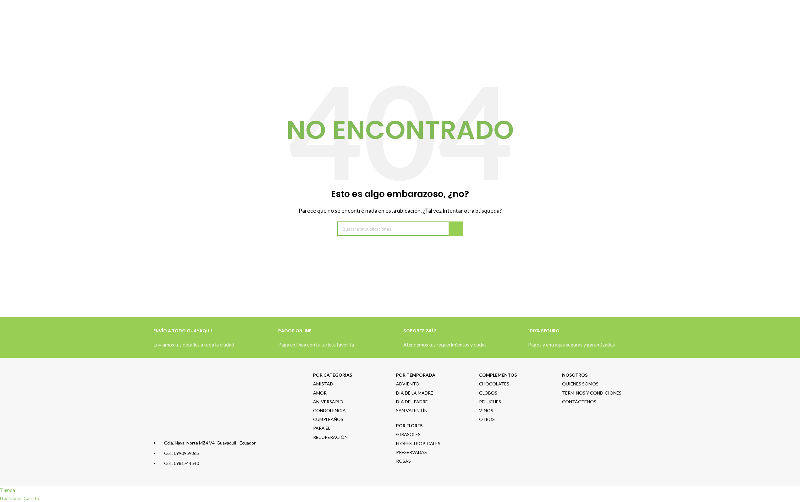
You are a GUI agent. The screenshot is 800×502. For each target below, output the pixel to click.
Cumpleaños (328, 419)
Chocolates (494, 383)
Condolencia (329, 410)
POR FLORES (409, 425)
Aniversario (328, 401)
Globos (488, 393)
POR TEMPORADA (415, 375)
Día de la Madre (414, 393)
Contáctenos (579, 401)
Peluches (490, 401)
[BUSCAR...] (456, 228)
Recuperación (330, 437)
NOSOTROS (575, 375)
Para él (321, 428)
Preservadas (411, 452)
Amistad (323, 383)
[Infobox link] (212, 341)
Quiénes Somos (580, 383)
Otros (487, 419)
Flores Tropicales (418, 443)
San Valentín (412, 410)
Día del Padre (412, 401)
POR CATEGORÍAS (332, 375)
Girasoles (408, 434)
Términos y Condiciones (591, 393)
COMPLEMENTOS (498, 375)
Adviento (407, 383)
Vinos (486, 410)
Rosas (403, 461)
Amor (320, 393)
